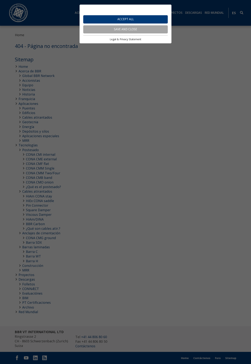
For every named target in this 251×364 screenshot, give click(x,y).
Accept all (125, 19)
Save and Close (125, 29)
